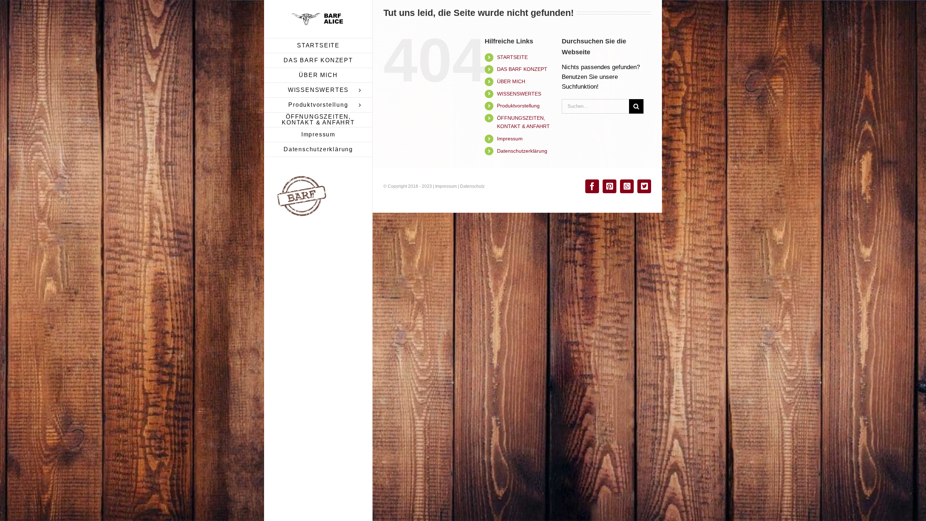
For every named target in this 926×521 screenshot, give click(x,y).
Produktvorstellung (518, 106)
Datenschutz (472, 186)
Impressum (510, 138)
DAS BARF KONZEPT (522, 69)
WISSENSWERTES (519, 94)
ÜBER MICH (511, 81)
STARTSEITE (512, 57)
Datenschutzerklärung (522, 151)
